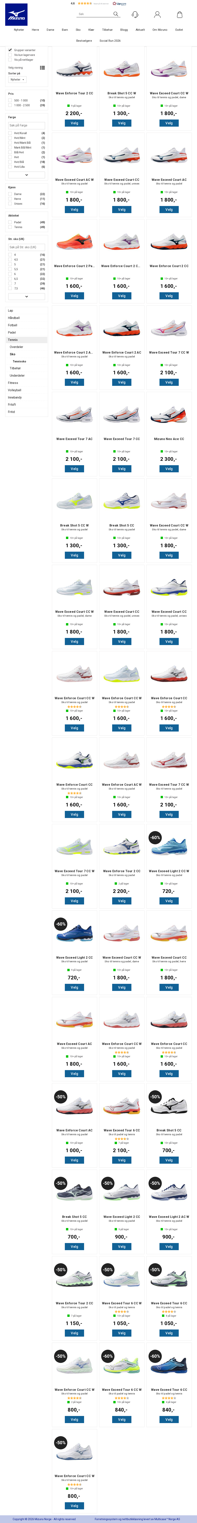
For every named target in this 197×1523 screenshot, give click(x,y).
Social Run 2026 (110, 40)
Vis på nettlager (23, 59)
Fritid (11, 412)
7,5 (16, 288)
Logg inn (157, 22)
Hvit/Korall (20, 133)
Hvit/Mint (19, 138)
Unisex (18, 203)
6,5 (16, 278)
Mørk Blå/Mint (22, 147)
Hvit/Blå (19, 162)
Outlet (179, 30)
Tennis (18, 227)
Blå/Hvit (19, 152)
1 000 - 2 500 (22, 105)
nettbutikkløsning (132, 1519)
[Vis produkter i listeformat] (42, 68)
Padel (17, 222)
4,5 (16, 259)
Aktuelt (140, 30)
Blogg (124, 30)
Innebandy (15, 397)
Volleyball (14, 390)
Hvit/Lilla (19, 166)
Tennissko (19, 361)
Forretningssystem (106, 1519)
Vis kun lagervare (24, 54)
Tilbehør (107, 30)
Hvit (16, 157)
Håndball (14, 318)
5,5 (16, 269)
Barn (65, 30)
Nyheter (19, 30)
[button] (98, 3)
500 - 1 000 (21, 100)
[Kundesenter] (135, 14)
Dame (50, 30)
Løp (10, 310)
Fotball (12, 325)
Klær (91, 30)
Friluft (12, 404)
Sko (78, 30)
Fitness (13, 383)
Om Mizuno (160, 30)
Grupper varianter (25, 50)
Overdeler (16, 347)
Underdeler (17, 375)
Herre (35, 30)
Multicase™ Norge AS (167, 1519)
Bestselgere (84, 40)
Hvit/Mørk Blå (22, 142)
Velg (74, 123)
